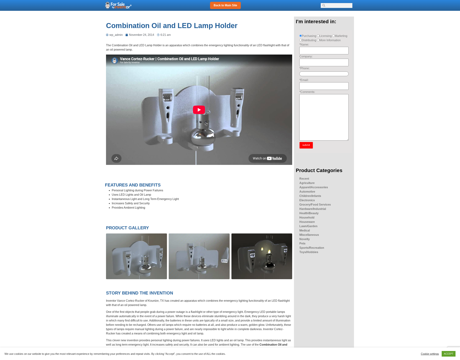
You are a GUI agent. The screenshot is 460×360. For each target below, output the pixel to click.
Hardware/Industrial (312, 208)
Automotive (307, 191)
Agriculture (307, 182)
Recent (304, 178)
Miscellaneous (309, 234)
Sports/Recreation (311, 247)
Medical (304, 230)
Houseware (307, 221)
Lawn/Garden (308, 226)
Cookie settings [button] (430, 353)
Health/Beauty (309, 213)
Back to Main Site (225, 5)
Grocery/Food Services (315, 204)
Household (306, 217)
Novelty (304, 239)
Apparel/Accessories (313, 187)
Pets (302, 243)
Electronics (307, 200)
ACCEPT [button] (448, 353)
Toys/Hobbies (308, 252)
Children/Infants (310, 195)
